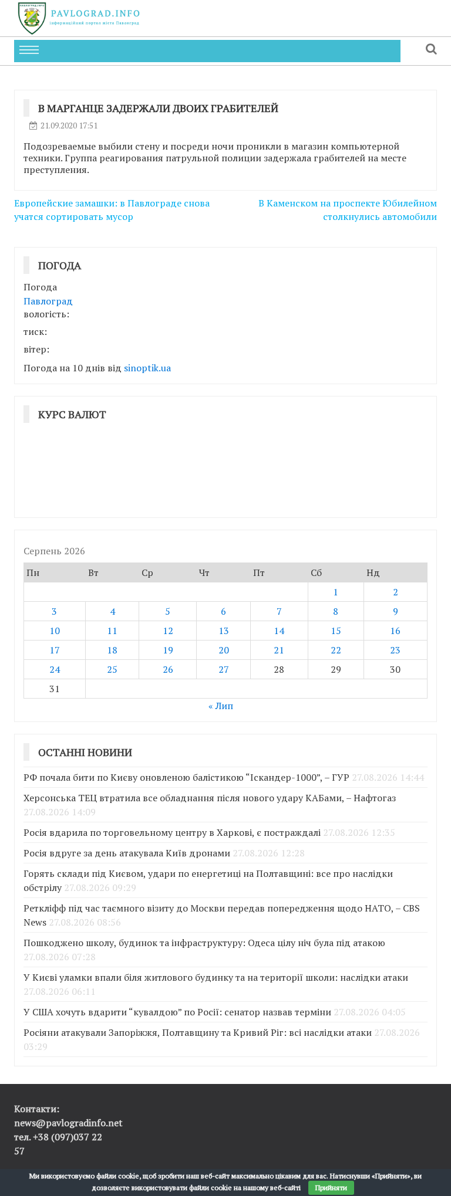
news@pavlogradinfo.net (68, 1122)
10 (54, 630)
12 (168, 630)
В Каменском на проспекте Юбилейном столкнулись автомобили (347, 209)
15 (336, 630)
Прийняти (331, 1187)
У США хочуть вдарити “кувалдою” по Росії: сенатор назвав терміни (177, 1011)
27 (223, 669)
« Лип (220, 705)
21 (279, 649)
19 (168, 649)
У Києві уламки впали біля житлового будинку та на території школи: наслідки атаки (215, 977)
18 (112, 649)
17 (54, 649)
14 (279, 630)
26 (168, 669)
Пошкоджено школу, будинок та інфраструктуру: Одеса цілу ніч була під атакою (204, 942)
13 (223, 630)
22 (336, 649)
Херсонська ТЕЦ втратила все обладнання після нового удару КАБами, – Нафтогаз (209, 797)
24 (54, 669)
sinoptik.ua (147, 367)
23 (395, 649)
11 (112, 630)
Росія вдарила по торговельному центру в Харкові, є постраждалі (172, 832)
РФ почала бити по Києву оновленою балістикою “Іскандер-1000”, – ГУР (186, 777)
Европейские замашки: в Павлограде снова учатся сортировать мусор (112, 209)
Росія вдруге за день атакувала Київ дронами (126, 852)
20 (223, 649)
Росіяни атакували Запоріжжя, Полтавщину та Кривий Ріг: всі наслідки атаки (197, 1032)
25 (112, 669)
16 (395, 630)
